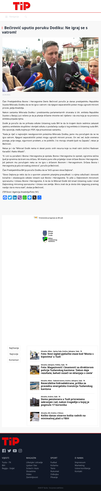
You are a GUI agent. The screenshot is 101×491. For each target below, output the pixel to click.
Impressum (80, 462)
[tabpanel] (62, 385)
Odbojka (54, 474)
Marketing (79, 465)
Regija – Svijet (8, 468)
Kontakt (78, 471)
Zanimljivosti (32, 477)
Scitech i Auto (32, 468)
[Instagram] (20, 451)
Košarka (54, 465)
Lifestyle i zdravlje (34, 462)
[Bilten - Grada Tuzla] (50, 233)
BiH (3, 465)
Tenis (52, 468)
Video (29, 474)
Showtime (31, 471)
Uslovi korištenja (82, 468)
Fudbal (53, 462)
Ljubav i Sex (31, 465)
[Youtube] (15, 451)
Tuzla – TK (6, 462)
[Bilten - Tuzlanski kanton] (50, 239)
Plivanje (54, 477)
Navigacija (12, 16)
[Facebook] (4, 451)
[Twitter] (9, 451)
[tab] (14, 348)
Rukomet (54, 471)
